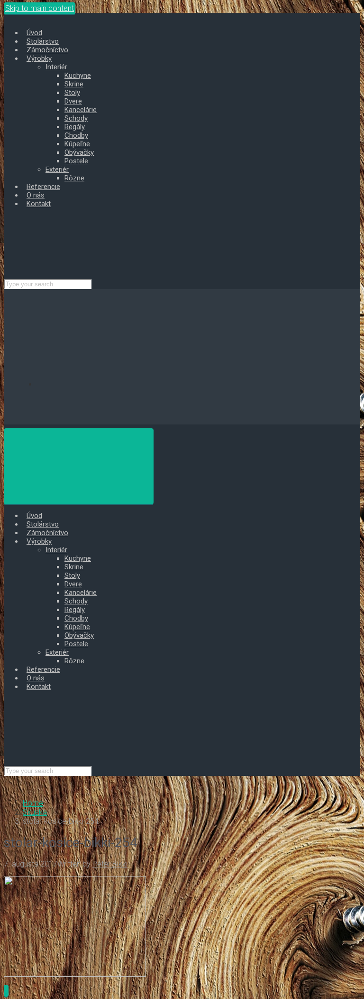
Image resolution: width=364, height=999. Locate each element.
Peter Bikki (109, 863)
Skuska (35, 812)
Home (33, 803)
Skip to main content (39, 8)
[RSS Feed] (108, 384)
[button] (6, 991)
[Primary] (79, 466)
